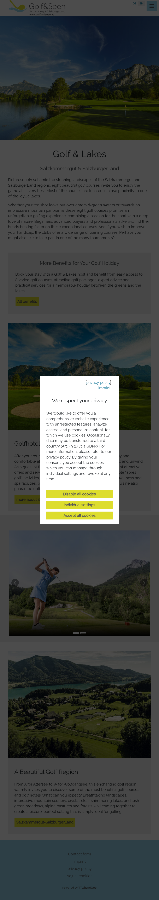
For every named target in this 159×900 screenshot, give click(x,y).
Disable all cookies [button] (79, 494)
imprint (104, 388)
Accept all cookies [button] (80, 515)
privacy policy (98, 382)
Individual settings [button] (79, 505)
